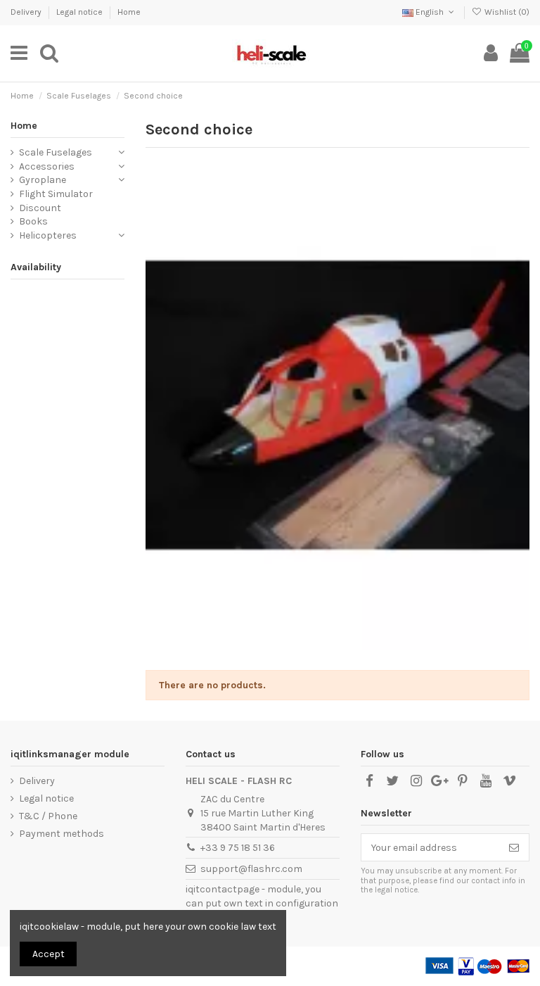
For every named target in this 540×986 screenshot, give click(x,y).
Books (33, 221)
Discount (40, 208)
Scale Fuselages (55, 152)
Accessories (47, 166)
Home (129, 12)
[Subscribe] (514, 847)
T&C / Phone (48, 816)
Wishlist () (505, 12)
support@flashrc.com (251, 869)
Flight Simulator (56, 194)
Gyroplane (42, 180)
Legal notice (80, 12)
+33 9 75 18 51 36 (237, 848)
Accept (48, 954)
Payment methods (61, 834)
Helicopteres (48, 235)
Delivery (27, 12)
